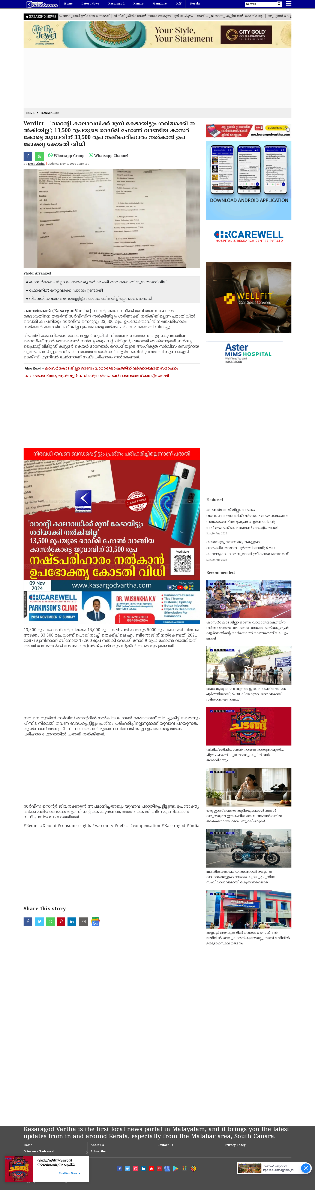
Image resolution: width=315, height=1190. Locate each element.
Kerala (195, 4)
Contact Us (165, 1145)
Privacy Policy (235, 1145)
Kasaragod (116, 4)
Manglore (160, 4)
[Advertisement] (152, 78)
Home (68, 4)
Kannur (138, 4)
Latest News (90, 4)
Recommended (220, 573)
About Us (97, 1145)
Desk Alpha (36, 164)
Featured (214, 500)
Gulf (178, 4)
